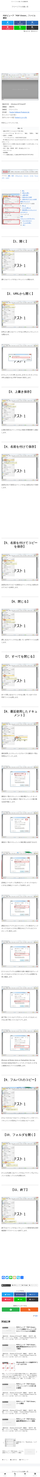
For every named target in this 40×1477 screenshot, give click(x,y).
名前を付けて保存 (27, 197)
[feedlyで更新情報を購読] (11, 1309)
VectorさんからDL (21, 117)
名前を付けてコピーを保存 (29, 199)
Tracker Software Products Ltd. (19, 112)
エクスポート (24, 212)
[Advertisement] (20, 53)
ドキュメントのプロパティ (27, 218)
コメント (26, 175)
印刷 (21, 216)
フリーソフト (34, 1285)
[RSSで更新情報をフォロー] (29, 1309)
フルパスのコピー (27, 220)
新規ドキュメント (25, 201)
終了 (24, 225)
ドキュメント (18, 175)
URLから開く (25, 193)
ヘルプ (7, 178)
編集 (9, 175)
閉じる (24, 205)
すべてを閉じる (26, 208)
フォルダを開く (27, 223)
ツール (31, 175)
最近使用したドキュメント (29, 210)
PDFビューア (7, 1285)
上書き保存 (25, 195)
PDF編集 (25, 1285)
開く (23, 191)
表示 (13, 175)
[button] (36, 677)
